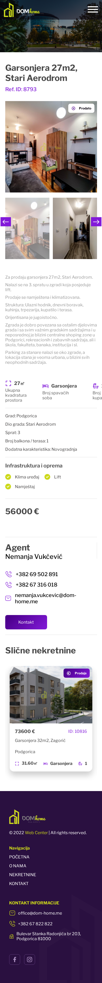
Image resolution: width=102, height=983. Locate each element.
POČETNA (19, 857)
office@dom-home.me (40, 913)
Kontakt (26, 622)
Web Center (36, 832)
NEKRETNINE (22, 874)
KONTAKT (19, 883)
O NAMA (17, 865)
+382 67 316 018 (36, 585)
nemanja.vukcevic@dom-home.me (45, 598)
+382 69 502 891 (37, 574)
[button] (6, 221)
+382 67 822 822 (35, 923)
